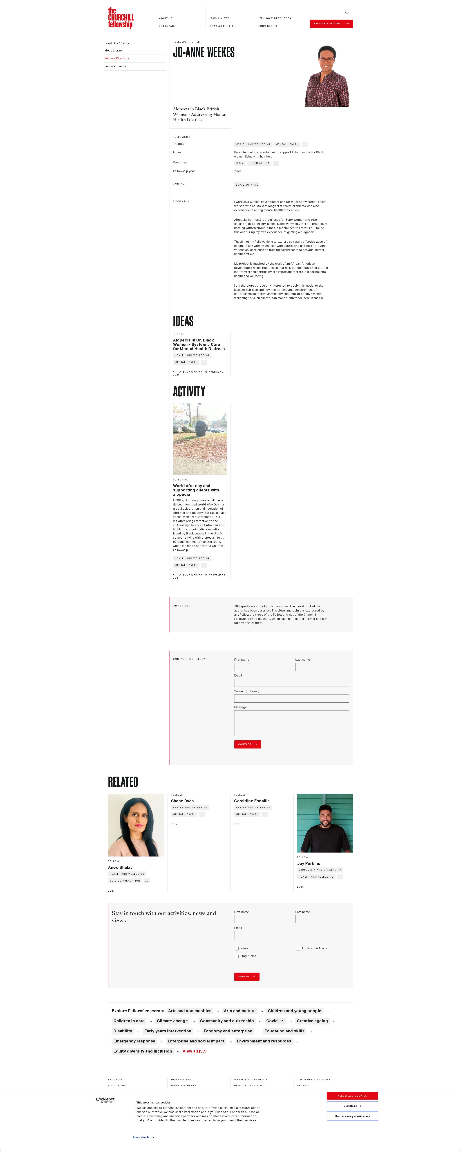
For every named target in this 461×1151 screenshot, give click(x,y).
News (244, 948)
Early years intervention (167, 1031)
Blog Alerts (248, 956)
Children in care (129, 1021)
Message (240, 707)
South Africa (259, 163)
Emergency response (134, 1041)
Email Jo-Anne (247, 185)
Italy (240, 163)
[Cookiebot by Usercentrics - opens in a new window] (105, 1100)
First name (241, 659)
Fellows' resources (275, 18)
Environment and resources (264, 1041)
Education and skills (285, 1031)
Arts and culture (240, 1011)
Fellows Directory (116, 58)
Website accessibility (251, 1079)
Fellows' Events (115, 66)
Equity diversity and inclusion (142, 1051)
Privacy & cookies (248, 1086)
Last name (302, 659)
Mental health (287, 144)
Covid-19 (275, 1021)
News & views (219, 18)
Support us (268, 26)
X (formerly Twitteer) (314, 1079)
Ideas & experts (221, 26)
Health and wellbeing (253, 144)
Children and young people (294, 1011)
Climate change (172, 1021)
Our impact (167, 26)
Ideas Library (113, 50)
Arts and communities (190, 1011)
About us (165, 18)
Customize (350, 1105)
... (305, 144)
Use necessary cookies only (352, 1116)
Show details (141, 1137)
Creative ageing (312, 1021)
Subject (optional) (246, 691)
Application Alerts (314, 948)
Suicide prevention (125, 881)
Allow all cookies (352, 1096)
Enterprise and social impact (196, 1041)
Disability (122, 1031)
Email (238, 675)
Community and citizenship (320, 870)
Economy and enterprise (228, 1031)
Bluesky (303, 1086)
